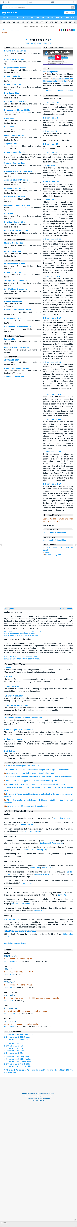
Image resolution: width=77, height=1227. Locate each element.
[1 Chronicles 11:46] (74, 549)
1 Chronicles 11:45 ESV (13, 1048)
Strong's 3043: (10, 961)
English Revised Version (14, 188)
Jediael (55, 79)
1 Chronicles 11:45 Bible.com (16, 1039)
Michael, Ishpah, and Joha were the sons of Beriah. (20, 656)
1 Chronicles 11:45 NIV (13, 1043)
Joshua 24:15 (46, 868)
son (59, 79)
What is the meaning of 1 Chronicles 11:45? (23, 766)
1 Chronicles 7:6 (50, 131)
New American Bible (12, 318)
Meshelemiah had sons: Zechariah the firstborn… (20, 633)
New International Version (15, 51)
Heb (50, 43)
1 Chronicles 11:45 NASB (14, 1051)
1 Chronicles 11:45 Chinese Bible (17, 1062)
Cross (33, 43)
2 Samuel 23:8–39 (25, 825)
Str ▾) (22, 47)
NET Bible (8, 214)
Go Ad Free (3, 1222)
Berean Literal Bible (12, 85)
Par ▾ (18, 47)
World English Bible (12, 251)
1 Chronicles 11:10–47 (62, 818)
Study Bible (9, 609)
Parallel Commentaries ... (15, 943)
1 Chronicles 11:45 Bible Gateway (17, 1037)
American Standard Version (16, 180)
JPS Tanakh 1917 (11, 360)
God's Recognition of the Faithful (18, 730)
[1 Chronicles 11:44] (2, 549)
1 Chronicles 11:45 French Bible (17, 1064)
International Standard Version (17, 205)
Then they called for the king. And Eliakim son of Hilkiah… (22, 660)
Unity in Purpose (11, 751)
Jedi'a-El (52, 533)
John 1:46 (62, 895)
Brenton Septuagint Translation (17, 368)
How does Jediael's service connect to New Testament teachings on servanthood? (39, 777)
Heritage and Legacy (13, 739)
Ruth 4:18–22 (57, 843)
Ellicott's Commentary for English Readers (21, 931)
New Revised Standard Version (17, 327)
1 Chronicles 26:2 (50, 118)
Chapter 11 (18, 30)
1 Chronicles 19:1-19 (52, 318)
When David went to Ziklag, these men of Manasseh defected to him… (26, 632)
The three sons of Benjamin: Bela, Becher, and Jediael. (21, 635)
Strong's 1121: (10, 974)
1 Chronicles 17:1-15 (52, 394)
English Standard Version (15, 68)
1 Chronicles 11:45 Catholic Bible (17, 1066)
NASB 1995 (9, 118)
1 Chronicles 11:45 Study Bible (16, 1057)
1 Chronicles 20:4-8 (51, 276)
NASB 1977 (9, 127)
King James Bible (11, 93)
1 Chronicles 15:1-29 (52, 452)
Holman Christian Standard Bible (18, 171)
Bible (3, 30)
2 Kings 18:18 (49, 166)
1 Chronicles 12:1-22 (52, 239)
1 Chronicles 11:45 (12, 920)
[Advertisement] (38, 593)
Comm (45, 43)
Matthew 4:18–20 (42, 874)
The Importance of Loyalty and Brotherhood (23, 718)
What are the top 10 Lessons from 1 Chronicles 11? (27, 806)
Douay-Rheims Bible (13, 301)
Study (39, 43)
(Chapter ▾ (13, 47)
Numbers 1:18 (45, 843)
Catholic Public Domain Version (17, 310)
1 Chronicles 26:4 (50, 152)
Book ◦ (62, 609)
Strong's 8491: (10, 1027)
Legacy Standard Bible (14, 135)
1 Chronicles (10, 30)
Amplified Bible (10, 144)
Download (69, 91)
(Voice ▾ (56, 47)
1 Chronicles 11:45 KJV (13, 1053)
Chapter (69, 609)
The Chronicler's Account (17, 705)
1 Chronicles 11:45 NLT (13, 1046)
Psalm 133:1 (35, 868)
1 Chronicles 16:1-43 (52, 419)
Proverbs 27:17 (26, 883)
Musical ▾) (62, 47)
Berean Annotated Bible (14, 152)
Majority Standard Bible (14, 243)
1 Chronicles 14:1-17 (52, 484)
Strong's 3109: (10, 1014)
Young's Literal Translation (15, 281)
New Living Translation (14, 59)
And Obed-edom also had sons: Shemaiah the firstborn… (22, 658)
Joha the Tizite (12, 686)
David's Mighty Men (50, 72)
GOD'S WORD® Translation (16, 197)
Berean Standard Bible (14, 76)
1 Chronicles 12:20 (51, 102)
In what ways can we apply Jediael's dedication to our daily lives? (32, 781)
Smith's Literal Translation (15, 289)
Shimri (63, 533)
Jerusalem (49, 553)
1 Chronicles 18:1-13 (52, 362)
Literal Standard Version (14, 264)
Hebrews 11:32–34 (32, 831)
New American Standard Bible (17, 110)
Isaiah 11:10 (16, 904)
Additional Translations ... (15, 377)
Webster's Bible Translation (16, 231)
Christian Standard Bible (14, 163)
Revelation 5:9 (27, 904)
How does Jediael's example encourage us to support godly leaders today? (36, 784)
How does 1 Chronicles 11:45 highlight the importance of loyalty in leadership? (37, 770)
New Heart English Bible (14, 222)
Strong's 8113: (10, 987)
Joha (55, 81)
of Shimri (65, 79)
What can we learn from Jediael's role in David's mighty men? (30, 773)
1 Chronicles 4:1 (27, 850)
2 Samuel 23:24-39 (51, 182)
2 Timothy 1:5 (40, 850)
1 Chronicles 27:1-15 (52, 200)
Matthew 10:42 (40, 910)
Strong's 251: (9, 1001)
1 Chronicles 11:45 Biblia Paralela (17, 1059)
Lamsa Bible (9, 339)
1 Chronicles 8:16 (50, 144)
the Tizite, (62, 81)
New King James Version (15, 102)
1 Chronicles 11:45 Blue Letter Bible (18, 1035)
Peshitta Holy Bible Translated (17, 347)
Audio (27, 43)
